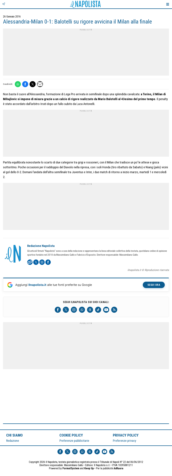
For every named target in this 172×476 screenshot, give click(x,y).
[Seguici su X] (66, 310)
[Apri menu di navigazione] (167, 4)
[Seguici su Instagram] (74, 310)
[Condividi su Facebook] (25, 84)
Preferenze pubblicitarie (74, 440)
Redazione (12, 440)
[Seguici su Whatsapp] (82, 310)
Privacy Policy (126, 435)
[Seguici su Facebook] (58, 310)
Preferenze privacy (124, 440)
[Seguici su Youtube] (106, 310)
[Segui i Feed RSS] (114, 310)
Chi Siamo (14, 435)
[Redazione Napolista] (13, 254)
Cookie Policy (71, 435)
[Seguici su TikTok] (98, 310)
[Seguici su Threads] (90, 310)
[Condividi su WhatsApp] (18, 84)
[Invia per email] (40, 84)
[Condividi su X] (33, 84)
